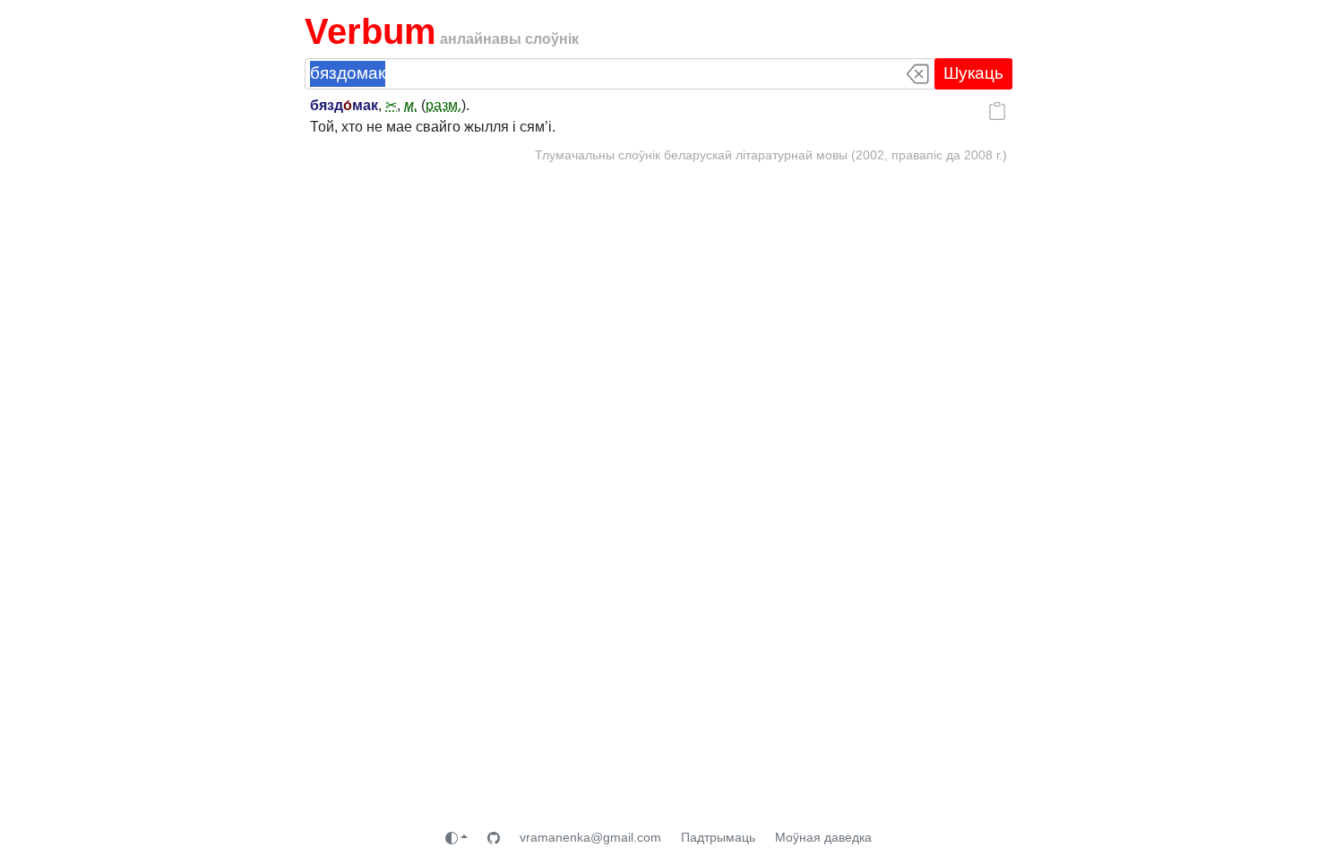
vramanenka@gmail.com (590, 837)
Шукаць (973, 73)
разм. (443, 105)
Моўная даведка (823, 837)
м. (410, 105)
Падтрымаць (718, 837)
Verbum (370, 31)
